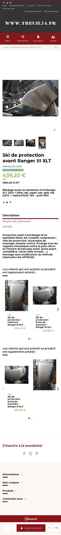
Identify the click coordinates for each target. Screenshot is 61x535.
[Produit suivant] (57, 47)
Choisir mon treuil (44, 5)
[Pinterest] (10, 202)
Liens (5, 5)
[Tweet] (7, 202)
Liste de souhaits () (34, 11)
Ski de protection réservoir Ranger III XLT (15, 321)
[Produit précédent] (56, 47)
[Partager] (3, 202)
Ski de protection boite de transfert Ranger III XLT (44, 322)
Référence (7, 166)
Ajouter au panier (33, 528)
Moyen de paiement (17, 221)
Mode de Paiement (16, 5)
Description (11, 215)
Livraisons (31, 5)
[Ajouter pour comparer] (56, 528)
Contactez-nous (9, 8)
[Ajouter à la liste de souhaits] (49, 528)
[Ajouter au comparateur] (17, 310)
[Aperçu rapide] (21, 310)
